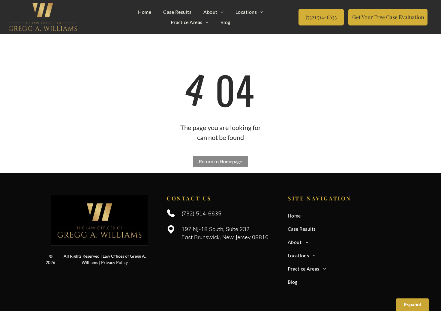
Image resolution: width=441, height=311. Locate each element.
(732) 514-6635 (201, 213)
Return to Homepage (220, 161)
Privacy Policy (114, 262)
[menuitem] (144, 12)
